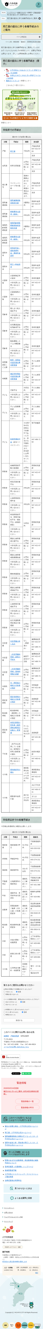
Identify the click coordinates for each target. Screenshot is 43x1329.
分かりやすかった (11, 1002)
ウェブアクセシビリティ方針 (13, 1217)
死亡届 (12, 151)
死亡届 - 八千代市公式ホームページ (18, 1132)
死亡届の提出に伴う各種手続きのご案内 (22, 18)
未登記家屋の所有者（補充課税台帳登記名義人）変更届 (15, 728)
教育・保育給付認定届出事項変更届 (15, 362)
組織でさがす (21, 12)
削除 (39, 18)
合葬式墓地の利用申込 (13, 1180)
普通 (19, 992)
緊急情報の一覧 (27, 1101)
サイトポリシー (9, 1208)
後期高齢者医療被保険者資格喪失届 (15, 225)
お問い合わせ (8, 1212)
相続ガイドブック (12, 81)
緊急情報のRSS (27, 1107)
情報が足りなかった (12, 994)
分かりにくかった (11, 1004)
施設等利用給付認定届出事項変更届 (15, 376)
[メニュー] (39, 5)
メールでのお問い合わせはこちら (16, 1047)
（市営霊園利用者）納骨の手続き (15, 656)
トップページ (11, 12)
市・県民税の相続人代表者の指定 (15, 685)
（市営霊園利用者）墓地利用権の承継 (15, 671)
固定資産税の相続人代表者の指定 (15, 699)
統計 (36, 1273)
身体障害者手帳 (10, 1170)
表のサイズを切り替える (21, 137)
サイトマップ (8, 1221)
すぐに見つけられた (12, 1012)
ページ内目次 (21, 37)
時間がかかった (11, 1014)
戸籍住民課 (36, 12)
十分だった (9, 992)
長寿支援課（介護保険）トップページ (19, 1167)
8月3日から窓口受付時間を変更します (14, 1261)
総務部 (6, 1036)
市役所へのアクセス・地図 (13, 1247)
